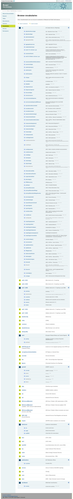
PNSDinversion (29, 182)
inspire (24, 420)
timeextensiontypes (30, 259)
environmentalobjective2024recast (33, 102)
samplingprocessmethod (31, 235)
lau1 (23, 437)
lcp (22, 448)
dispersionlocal (29, 86)
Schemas (5, 23)
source (27, 376)
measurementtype (30, 129)
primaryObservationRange (31, 190)
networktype (28, 160)
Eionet (8, 10)
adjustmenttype (29, 34)
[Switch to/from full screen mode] (63, 1)
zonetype (28, 276)
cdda (23, 320)
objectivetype (29, 163)
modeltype (28, 154)
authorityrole (28, 70)
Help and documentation (8, 13)
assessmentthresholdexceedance (33, 61)
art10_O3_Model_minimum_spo (33, 56)
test (23, 471)
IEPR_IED (24, 415)
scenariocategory (29, 239)
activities (28, 291)
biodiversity (25, 316)
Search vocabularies (24, 23)
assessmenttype (29, 64)
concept (27, 370)
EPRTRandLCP (26, 346)
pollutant (28, 185)
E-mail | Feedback (7, 494)
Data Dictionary (13, 10)
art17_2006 (25, 287)
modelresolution (29, 152)
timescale (28, 262)
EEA (8, 1)
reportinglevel (29, 205)
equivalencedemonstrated (31, 105)
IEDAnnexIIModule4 (27, 410)
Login (59, 0)
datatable (28, 84)
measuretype (28, 131)
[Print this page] (61, 1)
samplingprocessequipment (32, 232)
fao (23, 359)
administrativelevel (30, 37)
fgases (23, 363)
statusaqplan (28, 256)
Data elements (6, 21)
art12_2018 (25, 284)
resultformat (28, 215)
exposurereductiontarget (31, 114)
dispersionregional (30, 89)
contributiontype (29, 81)
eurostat (24, 355)
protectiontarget (29, 199)
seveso (24, 467)
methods (28, 299)
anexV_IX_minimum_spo (31, 49)
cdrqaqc (27, 77)
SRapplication (29, 250)
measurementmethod (30, 126)
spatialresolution (29, 245)
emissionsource (29, 95)
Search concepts (34, 23)
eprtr (23, 335)
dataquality (25, 331)
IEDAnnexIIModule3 (27, 405)
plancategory (28, 179)
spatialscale (28, 247)
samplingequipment (30, 221)
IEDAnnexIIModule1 (27, 401)
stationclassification (30, 253)
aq (22, 27)
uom (23, 475)
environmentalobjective (31, 98)
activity (27, 338)
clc (26, 428)
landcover (24, 424)
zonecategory (29, 273)
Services (4, 28)
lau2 (23, 441)
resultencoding (29, 211)
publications (25, 460)
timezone (28, 269)
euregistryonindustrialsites (29, 352)
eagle (27, 430)
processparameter (30, 197)
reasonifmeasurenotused (31, 202)
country (27, 486)
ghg (23, 386)
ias (22, 393)
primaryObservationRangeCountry (33, 193)
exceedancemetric (30, 108)
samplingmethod (29, 224)
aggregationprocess (30, 44)
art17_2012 (25, 309)
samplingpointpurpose (31, 230)
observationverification (31, 173)
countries (28, 297)
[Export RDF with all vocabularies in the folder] (68, 28)
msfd (23, 452)
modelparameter (29, 149)
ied (22, 397)
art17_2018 (25, 313)
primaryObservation (30, 187)
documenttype (29, 92)
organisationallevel (30, 176)
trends (27, 305)
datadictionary (26, 328)
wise (23, 479)
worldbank (25, 482)
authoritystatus (29, 73)
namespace (28, 157)
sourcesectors (29, 242)
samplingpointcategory (31, 227)
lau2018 (24, 445)
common (24, 324)
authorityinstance (29, 67)
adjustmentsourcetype (31, 31)
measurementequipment (31, 123)
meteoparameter (29, 134)
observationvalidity (30, 170)
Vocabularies (6, 26)
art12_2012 (25, 280)
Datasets (5, 16)
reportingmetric (29, 208)
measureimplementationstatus (32, 119)
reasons (27, 302)
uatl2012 (27, 433)
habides (24, 390)
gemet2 (24, 367)
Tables (4, 18)
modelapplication (29, 137)
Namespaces (6, 31)
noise (23, 456)
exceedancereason (30, 111)
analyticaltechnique (30, 47)
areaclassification (29, 53)
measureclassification (30, 116)
